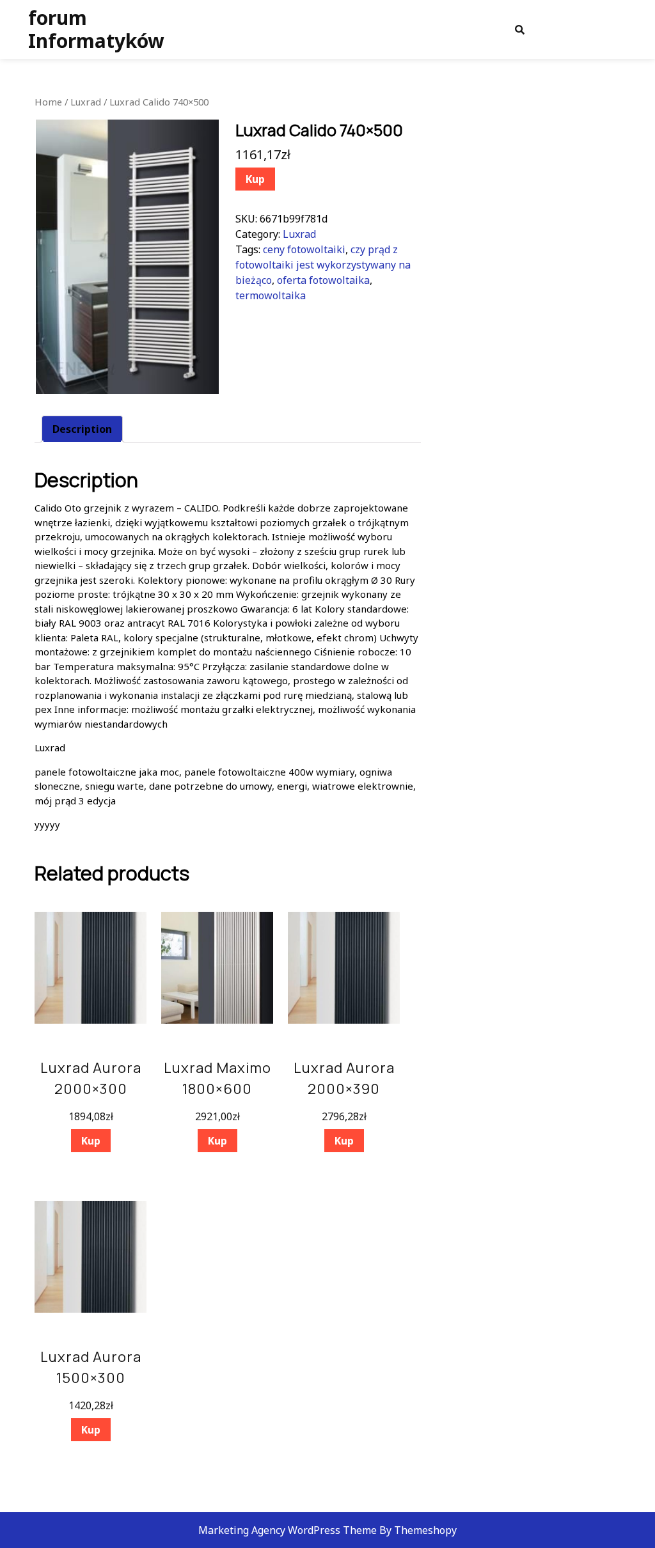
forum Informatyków (96, 29)
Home (48, 101)
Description (82, 429)
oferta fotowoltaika (323, 280)
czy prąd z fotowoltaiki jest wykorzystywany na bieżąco (323, 264)
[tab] (82, 429)
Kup (255, 179)
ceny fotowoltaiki (304, 249)
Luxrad (85, 101)
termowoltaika (270, 295)
